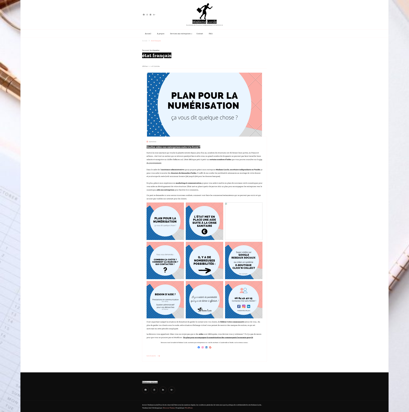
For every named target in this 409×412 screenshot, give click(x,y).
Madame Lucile (204, 22)
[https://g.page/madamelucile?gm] (171, 390)
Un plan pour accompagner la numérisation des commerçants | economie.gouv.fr (218, 337)
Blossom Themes (169, 408)
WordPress (189, 408)
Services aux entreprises (180, 33)
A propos (160, 33)
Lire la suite (151, 356)
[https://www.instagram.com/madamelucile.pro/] (154, 390)
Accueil (148, 33)
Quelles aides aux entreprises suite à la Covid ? (173, 146)
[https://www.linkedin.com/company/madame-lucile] (163, 390)
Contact (199, 33)
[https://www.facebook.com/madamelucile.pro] (145, 390)
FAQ (210, 33)
